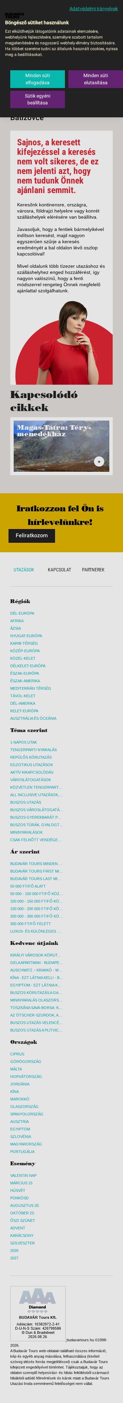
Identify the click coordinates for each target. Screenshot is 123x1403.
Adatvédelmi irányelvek (93, 8)
